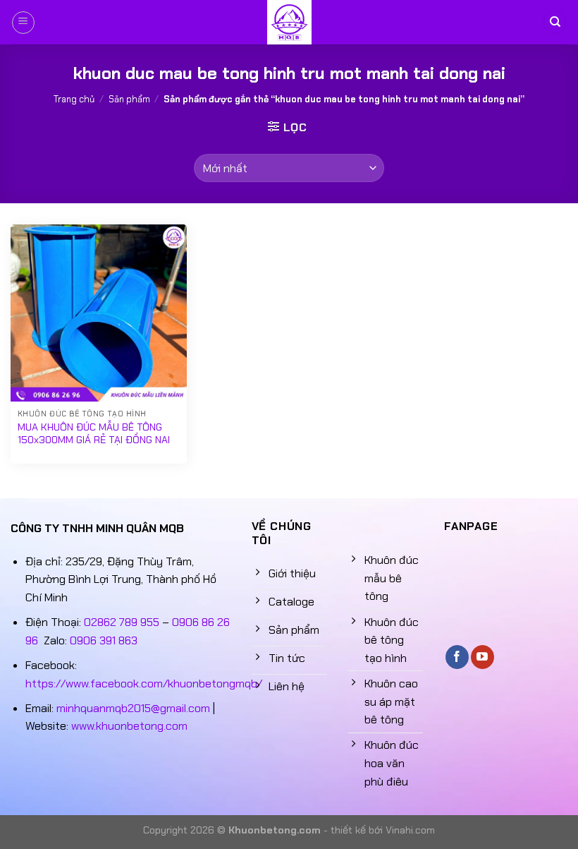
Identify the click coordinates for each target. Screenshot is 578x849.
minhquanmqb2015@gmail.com (133, 708)
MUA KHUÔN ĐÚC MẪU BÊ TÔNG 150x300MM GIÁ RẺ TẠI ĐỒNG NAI (94, 434)
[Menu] (23, 22)
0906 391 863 (103, 640)
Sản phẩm (129, 99)
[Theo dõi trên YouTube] (482, 657)
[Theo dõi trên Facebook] (457, 657)
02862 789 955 (121, 622)
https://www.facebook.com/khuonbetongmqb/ (143, 683)
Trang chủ (74, 99)
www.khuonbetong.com (129, 725)
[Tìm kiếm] (554, 22)
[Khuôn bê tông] (289, 22)
